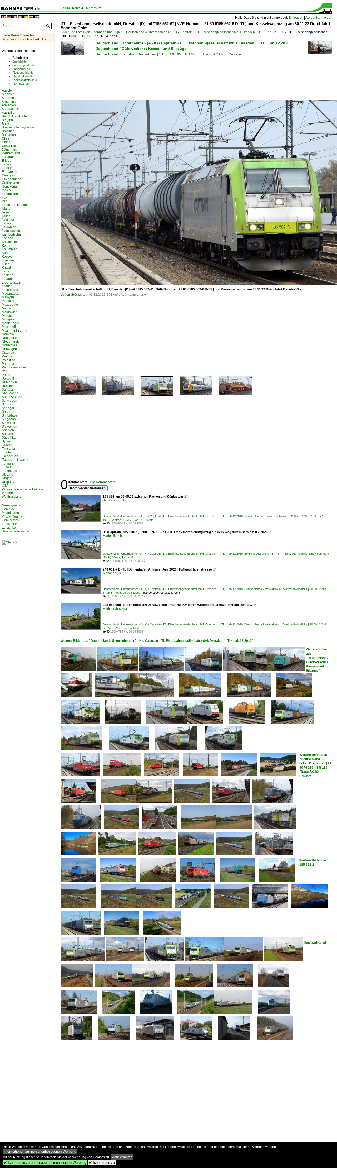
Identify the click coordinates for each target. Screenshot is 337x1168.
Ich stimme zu (101, 1163)
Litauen (7, 286)
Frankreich (9, 172)
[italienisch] (20, 17)
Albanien (8, 94)
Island (6, 208)
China (6, 142)
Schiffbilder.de (21, 68)
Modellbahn (10, 513)
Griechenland (11, 179)
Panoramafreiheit (14, 367)
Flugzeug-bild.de (22, 72)
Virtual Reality (12, 516)
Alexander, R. (112, 573)
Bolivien (7, 124)
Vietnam (8, 493)
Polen (6, 375)
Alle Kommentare (102, 482)
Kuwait (7, 268)
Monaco (7, 316)
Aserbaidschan (12, 109)
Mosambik (9, 327)
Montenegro (10, 323)
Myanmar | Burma (14, 330)
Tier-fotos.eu (20, 83)
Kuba (5, 264)
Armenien (9, 105)
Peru (5, 371)
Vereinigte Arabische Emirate (22, 489)
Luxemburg (10, 290)
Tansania (8, 449)
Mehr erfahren (121, 1157)
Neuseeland (10, 338)
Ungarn (7, 478)
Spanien (8, 430)
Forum (65, 8)
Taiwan (7, 445)
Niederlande (11, 341)
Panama (8, 364)
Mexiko (7, 308)
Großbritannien (12, 183)
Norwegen (9, 349)
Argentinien (10, 101)
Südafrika (9, 437)
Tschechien (10, 456)
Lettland (7, 275)
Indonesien (10, 194)
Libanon (8, 279)
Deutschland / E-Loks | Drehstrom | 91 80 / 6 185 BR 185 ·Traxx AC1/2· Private (168, 54)
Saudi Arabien (12, 397)
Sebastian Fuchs (115, 500)
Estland (7, 164)
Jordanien (9, 227)
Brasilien (8, 131)
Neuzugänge (11, 505)
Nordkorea (9, 345)
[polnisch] (31, 17)
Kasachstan (10, 242)
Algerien (8, 98)
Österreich (9, 353)
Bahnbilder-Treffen (15, 116)
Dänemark (9, 149)
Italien (6, 216)
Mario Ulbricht (113, 536)
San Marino (10, 393)
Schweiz (8, 404)
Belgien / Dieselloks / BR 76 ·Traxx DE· (270, 553)
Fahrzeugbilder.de (23, 65)
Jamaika (8, 220)
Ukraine (7, 474)
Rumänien (9, 382)
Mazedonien (11, 305)
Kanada (7, 238)
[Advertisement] (195, 77)
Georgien (8, 175)
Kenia (6, 245)
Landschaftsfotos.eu (25, 80)
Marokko (8, 301)
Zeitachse (9, 527)
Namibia (8, 334)
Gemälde (8, 509)
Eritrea (6, 160)
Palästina (8, 360)
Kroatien (8, 260)
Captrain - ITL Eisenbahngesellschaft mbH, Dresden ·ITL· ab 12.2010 (232, 32)
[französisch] (14, 17)
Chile (5, 138)
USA (5, 485)
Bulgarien (9, 135)
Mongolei (8, 319)
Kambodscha (11, 234)
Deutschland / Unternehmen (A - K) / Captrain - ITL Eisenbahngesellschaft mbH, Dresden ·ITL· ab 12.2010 (192, 43)
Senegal (8, 408)
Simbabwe (9, 415)
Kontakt (77, 8)
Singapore (9, 419)
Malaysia (8, 297)
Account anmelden (318, 18)
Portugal (8, 378)
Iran (4, 201)
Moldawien (10, 312)
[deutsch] (9, 17)
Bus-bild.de (19, 61)
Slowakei (8, 423)
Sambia (7, 389)
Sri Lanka (9, 434)
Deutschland (135, 32)
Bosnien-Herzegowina (18, 127)
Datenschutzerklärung (16, 531)
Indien (6, 190)
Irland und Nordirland (17, 205)
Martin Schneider (115, 608)
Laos (5, 271)
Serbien (7, 412)
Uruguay (8, 482)
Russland (9, 386)
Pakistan (8, 356)
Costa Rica (10, 146)
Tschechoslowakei (15, 460)
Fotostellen (10, 524)
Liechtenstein (11, 282)
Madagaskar (11, 293)
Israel (6, 212)
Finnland (8, 168)
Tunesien (8, 463)
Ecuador (8, 157)
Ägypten (8, 90)
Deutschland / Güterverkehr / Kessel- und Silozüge (141, 48)
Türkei (6, 467)
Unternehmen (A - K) (162, 32)
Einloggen (296, 18)
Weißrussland (12, 497)
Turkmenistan (11, 471)
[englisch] (3, 17)
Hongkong (9, 186)
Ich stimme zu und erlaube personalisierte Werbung (44, 1163)
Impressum (93, 8)
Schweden (9, 401)
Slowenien (9, 426)
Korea (6, 253)
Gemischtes (10, 520)
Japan (6, 223)
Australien (9, 112)
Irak (4, 197)
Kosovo (7, 257)
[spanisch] (25, 17)
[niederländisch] (36, 17)
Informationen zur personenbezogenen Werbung (39, 1151)
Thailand (8, 452)
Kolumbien (9, 249)
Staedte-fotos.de (22, 76)
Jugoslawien (11, 231)
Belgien (7, 120)
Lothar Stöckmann (74, 294)
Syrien (6, 441)
